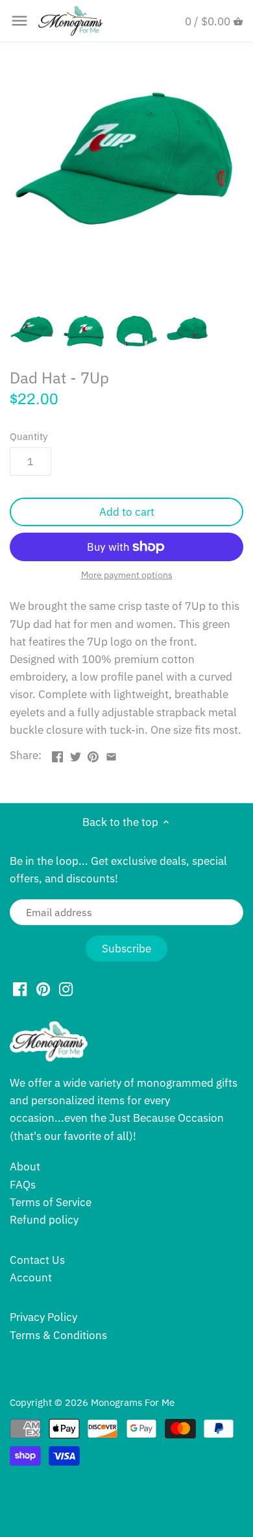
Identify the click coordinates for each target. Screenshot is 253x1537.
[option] (32, 331)
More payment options (127, 575)
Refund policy (44, 1220)
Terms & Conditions (58, 1335)
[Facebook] (20, 989)
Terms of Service (50, 1202)
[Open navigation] (19, 20)
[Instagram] (66, 989)
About (25, 1166)
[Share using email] (111, 754)
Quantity (28, 436)
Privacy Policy (43, 1317)
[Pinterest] (43, 989)
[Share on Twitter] (75, 754)
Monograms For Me (133, 1402)
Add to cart (126, 512)
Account (31, 1277)
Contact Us (37, 1260)
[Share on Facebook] (57, 754)
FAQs (23, 1185)
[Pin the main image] (93, 754)
